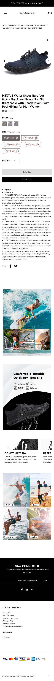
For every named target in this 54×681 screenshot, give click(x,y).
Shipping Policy (8, 615)
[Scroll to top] (48, 675)
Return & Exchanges (10, 618)
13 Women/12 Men (32, 144)
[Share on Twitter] (15, 266)
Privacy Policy (8, 621)
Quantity (6, 161)
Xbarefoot (14, 25)
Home (5, 25)
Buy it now (27, 179)
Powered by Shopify (28, 676)
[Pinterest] (27, 590)
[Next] (48, 61)
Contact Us (7, 613)
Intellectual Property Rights (13, 626)
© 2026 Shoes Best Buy (11, 676)
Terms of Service (9, 623)
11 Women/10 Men (11, 138)
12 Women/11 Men (30, 138)
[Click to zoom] (48, 40)
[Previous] (4, 61)
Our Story (6, 638)
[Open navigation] (5, 13)
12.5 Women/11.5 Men (12, 144)
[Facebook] (22, 590)
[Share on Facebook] (10, 266)
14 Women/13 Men (11, 151)
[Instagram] (32, 590)
